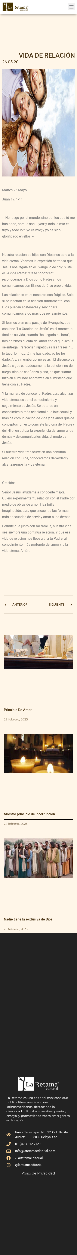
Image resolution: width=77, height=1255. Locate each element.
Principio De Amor (18, 710)
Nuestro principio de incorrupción (29, 814)
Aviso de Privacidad (38, 1173)
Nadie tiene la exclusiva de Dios (28, 919)
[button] (71, 6)
